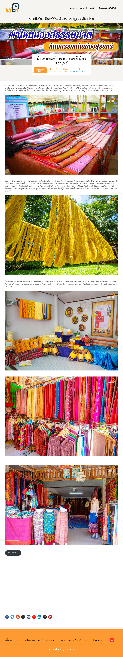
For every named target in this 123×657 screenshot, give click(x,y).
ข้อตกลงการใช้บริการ (73, 640)
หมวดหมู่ (83, 8)
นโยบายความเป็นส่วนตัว (39, 640)
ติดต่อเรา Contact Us (107, 8)
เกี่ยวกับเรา (11, 640)
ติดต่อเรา (98, 640)
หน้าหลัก (73, 8)
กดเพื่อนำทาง (13, 553)
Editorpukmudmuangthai (79, 71)
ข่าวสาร (92, 8)
